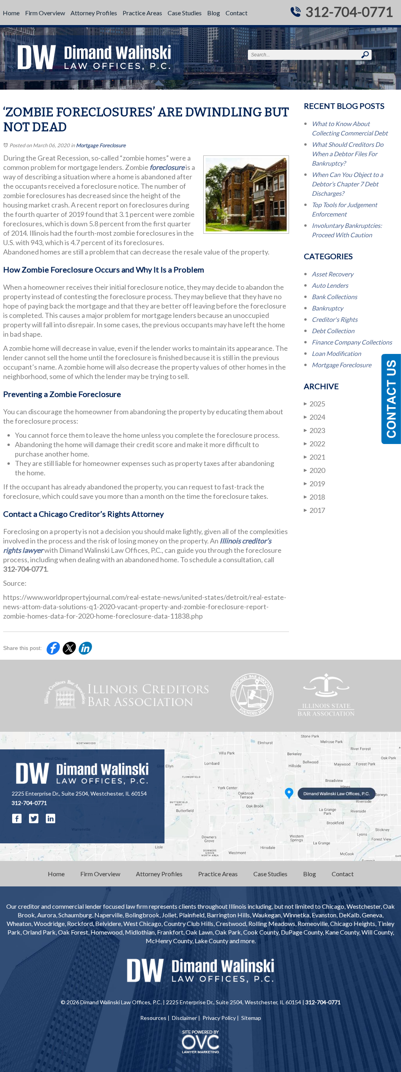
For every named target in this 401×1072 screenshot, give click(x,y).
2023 (314, 430)
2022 (314, 443)
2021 (314, 457)
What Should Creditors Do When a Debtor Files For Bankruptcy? (347, 154)
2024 (314, 417)
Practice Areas (142, 12)
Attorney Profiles (93, 12)
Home (11, 12)
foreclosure (167, 167)
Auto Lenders (330, 285)
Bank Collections (334, 296)
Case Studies (185, 12)
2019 (314, 483)
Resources (153, 1017)
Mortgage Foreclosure (101, 145)
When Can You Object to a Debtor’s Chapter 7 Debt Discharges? (347, 184)
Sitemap (251, 1017)
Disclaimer (184, 1017)
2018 (314, 497)
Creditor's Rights (335, 319)
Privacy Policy (219, 1017)
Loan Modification (336, 353)
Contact (236, 12)
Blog (213, 12)
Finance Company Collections (352, 342)
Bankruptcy (327, 308)
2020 (314, 470)
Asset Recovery (332, 274)
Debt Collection (333, 330)
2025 (314, 403)
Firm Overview (45, 12)
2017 (314, 510)
